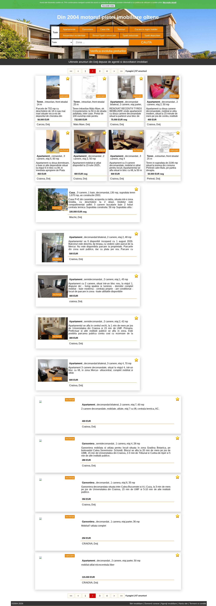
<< (71, 71)
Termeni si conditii (197, 603)
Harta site (183, 603)
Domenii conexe (151, 603)
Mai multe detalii (169, 2)
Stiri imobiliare (136, 603)
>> (121, 71)
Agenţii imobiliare (169, 603)
